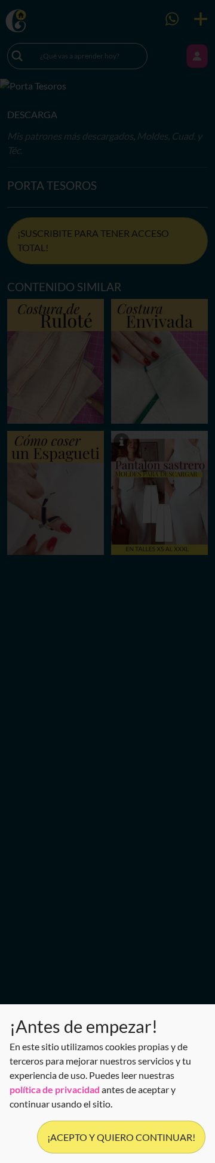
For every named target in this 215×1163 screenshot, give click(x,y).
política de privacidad (55, 1089)
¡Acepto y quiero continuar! (121, 1137)
